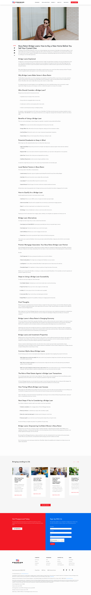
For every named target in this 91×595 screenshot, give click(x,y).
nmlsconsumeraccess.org (24, 573)
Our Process (37, 559)
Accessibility (71, 559)
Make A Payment (74, 2)
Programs (37, 2)
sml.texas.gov (52, 576)
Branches (59, 561)
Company (53, 2)
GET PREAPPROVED (17, 528)
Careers (36, 561)
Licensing (70, 561)
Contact (58, 559)
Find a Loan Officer (45, 2)
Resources (66, 2)
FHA (47, 559)
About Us (59, 2)
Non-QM (47, 561)
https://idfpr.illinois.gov (69, 578)
